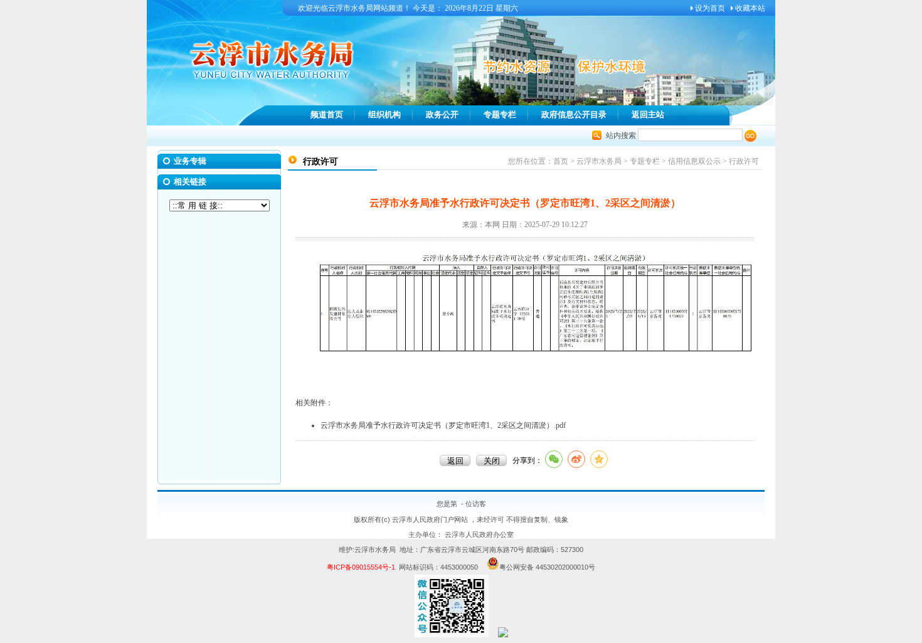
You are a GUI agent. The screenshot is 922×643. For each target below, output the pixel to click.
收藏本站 (750, 8)
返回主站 (648, 114)
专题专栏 (500, 114)
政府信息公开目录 (574, 114)
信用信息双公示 (694, 161)
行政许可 (744, 161)
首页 (560, 161)
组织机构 (384, 114)
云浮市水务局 (599, 161)
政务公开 (442, 114)
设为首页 (710, 8)
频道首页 (326, 114)
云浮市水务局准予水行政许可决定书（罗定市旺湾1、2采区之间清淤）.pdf (443, 425)
